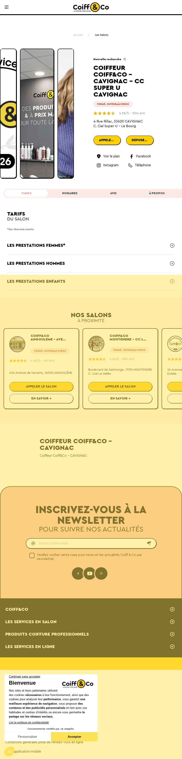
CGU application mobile (23, 751)
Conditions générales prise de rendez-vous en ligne (44, 742)
